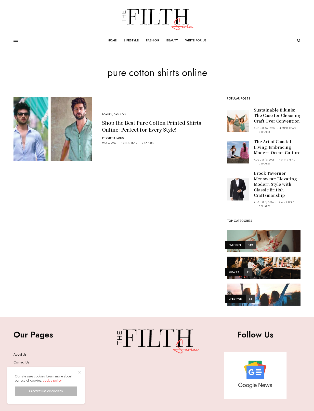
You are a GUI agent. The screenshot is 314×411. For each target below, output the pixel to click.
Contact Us (21, 362)
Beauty (107, 114)
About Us (19, 354)
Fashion (120, 114)
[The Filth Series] (157, 20)
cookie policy (52, 380)
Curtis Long (115, 138)
